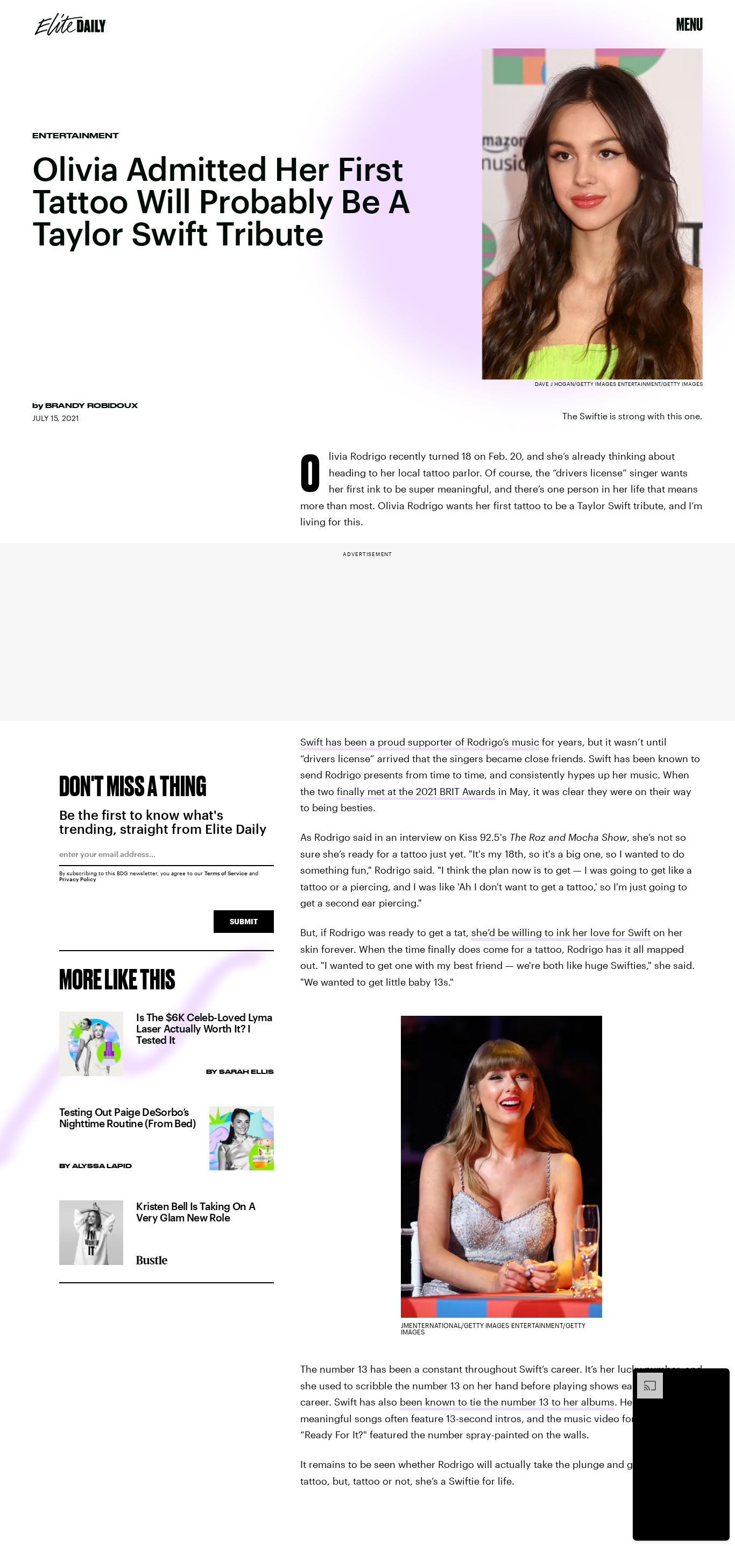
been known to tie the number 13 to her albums (507, 1402)
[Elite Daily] (70, 24)
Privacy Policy (77, 879)
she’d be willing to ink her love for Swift (561, 932)
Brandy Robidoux (91, 405)
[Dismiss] (717, 1378)
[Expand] (644, 1378)
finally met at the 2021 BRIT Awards (416, 791)
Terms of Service (226, 873)
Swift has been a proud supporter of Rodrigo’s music (419, 742)
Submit (244, 921)
